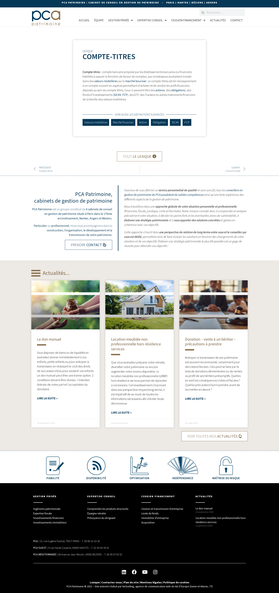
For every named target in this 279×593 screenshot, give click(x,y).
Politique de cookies (176, 582)
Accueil (84, 20)
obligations (178, 90)
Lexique (95, 582)
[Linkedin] (124, 572)
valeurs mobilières (106, 81)
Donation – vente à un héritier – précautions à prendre (210, 341)
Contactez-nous (111, 582)
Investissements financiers (48, 518)
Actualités (218, 20)
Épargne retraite (96, 513)
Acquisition (148, 523)
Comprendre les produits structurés (107, 509)
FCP (124, 95)
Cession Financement (186, 20)
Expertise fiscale (42, 513)
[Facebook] (134, 572)
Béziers (106, 218)
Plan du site (131, 582)
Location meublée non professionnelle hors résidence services (136, 344)
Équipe (99, 20)
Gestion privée (118, 20)
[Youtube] (145, 572)
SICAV (117, 95)
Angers (94, 218)
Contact (236, 20)
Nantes (83, 218)
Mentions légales (151, 582)
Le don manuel (49, 339)
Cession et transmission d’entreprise (162, 509)
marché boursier (136, 81)
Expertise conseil (150, 20)
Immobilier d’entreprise (155, 518)
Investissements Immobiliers (49, 523)
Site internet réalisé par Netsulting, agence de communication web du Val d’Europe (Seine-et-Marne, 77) (154, 586)
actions (160, 90)
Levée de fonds (149, 513)
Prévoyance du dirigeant (101, 518)
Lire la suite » (47, 398)
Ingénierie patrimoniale (46, 509)
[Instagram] (155, 572)
